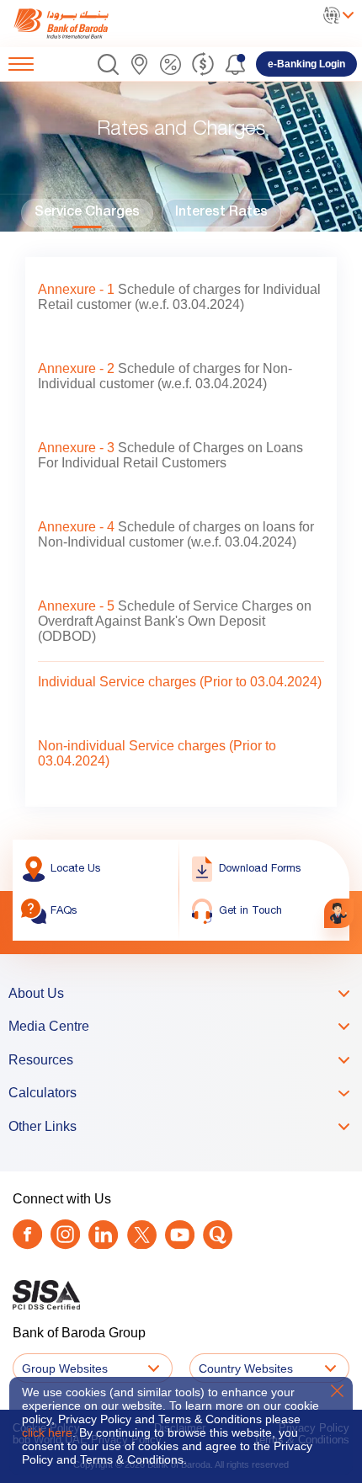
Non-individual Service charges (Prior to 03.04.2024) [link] (157, 753)
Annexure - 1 (76, 289)
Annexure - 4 (76, 527)
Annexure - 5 (76, 606)
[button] (108, 64)
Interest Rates (221, 213)
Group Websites (65, 1368)
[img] (77, 23)
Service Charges (87, 213)
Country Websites (246, 1368)
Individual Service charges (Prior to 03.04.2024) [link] (180, 682)
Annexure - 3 (76, 447)
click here (47, 1432)
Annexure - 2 (76, 368)
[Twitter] (142, 1235)
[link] (77, 23)
